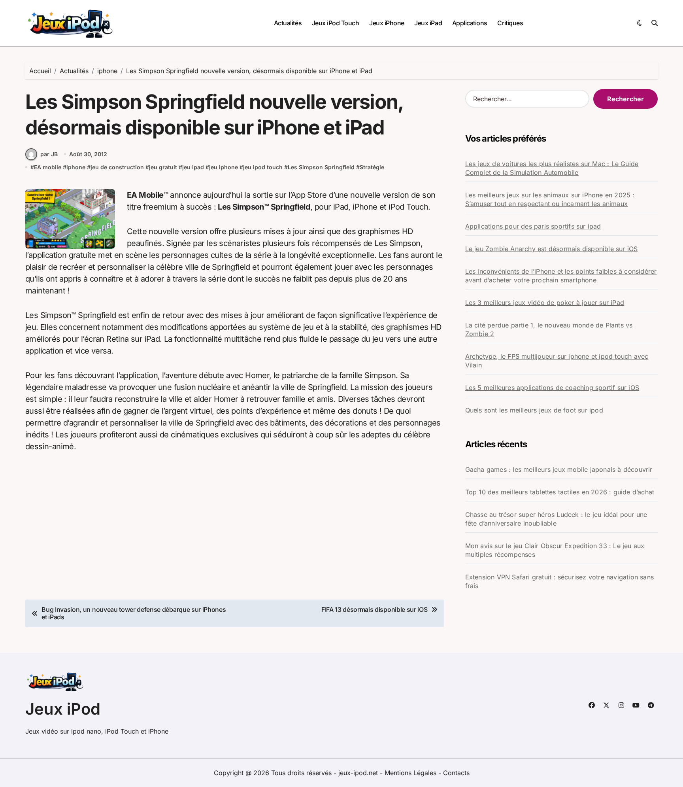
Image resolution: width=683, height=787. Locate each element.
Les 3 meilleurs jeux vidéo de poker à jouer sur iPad (544, 302)
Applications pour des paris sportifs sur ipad (533, 226)
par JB (49, 154)
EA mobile (47, 167)
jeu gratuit (163, 167)
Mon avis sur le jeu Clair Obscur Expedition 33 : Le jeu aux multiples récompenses (555, 550)
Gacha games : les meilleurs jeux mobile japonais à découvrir (559, 469)
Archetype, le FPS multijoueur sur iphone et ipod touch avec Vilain (557, 360)
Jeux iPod (62, 709)
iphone (75, 167)
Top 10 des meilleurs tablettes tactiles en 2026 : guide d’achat (560, 492)
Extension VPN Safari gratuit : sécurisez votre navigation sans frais (559, 581)
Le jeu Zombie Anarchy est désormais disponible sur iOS (551, 249)
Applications (469, 23)
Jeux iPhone (386, 23)
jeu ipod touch (263, 167)
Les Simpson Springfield (321, 167)
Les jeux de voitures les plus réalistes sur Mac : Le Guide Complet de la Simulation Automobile (552, 168)
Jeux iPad (428, 23)
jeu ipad (193, 167)
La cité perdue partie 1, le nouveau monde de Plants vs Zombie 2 (549, 329)
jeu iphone (223, 167)
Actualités (288, 23)
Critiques (510, 23)
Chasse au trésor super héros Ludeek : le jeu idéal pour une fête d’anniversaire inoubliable (556, 519)
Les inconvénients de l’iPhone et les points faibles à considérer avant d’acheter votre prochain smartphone (561, 275)
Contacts (456, 773)
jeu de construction (117, 167)
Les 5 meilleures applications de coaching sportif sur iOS (552, 388)
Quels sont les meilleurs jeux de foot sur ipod (534, 410)
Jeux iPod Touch (335, 23)
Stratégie (372, 167)
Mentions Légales (411, 773)
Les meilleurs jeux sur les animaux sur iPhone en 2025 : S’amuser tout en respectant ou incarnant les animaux (550, 199)
